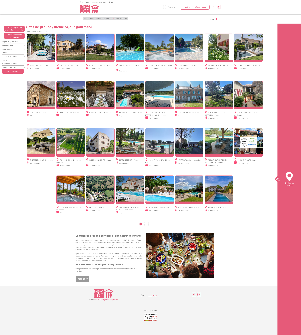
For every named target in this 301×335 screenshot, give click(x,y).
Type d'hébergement (9, 56)
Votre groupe (7, 49)
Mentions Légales (150, 310)
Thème (4, 60)
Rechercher (12, 71)
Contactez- (150, 295)
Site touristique (7, 45)
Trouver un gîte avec (14, 28)
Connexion (171, 7)
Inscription (82, 278)
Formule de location (9, 64)
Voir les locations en (14, 36)
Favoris (211, 19)
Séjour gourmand (120, 18)
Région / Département (10, 42)
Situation (5, 53)
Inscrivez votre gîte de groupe (195, 7)
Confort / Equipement (10, 67)
